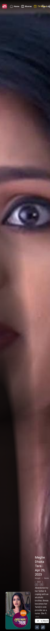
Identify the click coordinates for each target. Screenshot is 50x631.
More (37, 617)
